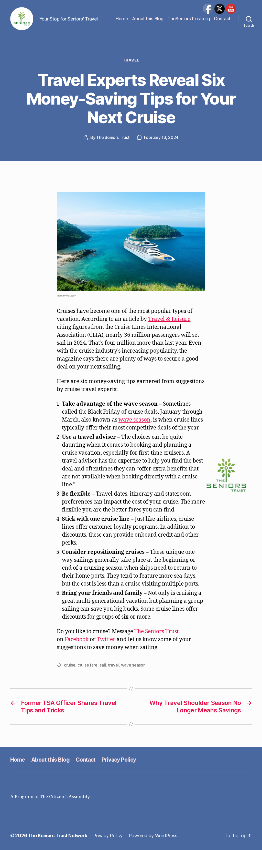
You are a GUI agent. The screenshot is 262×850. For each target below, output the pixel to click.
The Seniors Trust (112, 137)
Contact (222, 18)
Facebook (77, 639)
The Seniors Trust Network (57, 835)
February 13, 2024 (161, 137)
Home (122, 18)
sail (103, 665)
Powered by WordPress (153, 835)
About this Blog (147, 18)
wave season (134, 419)
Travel (131, 60)
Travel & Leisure (169, 319)
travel (113, 665)
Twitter (106, 639)
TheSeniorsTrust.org (189, 18)
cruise (69, 665)
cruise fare (87, 665)
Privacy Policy (119, 759)
